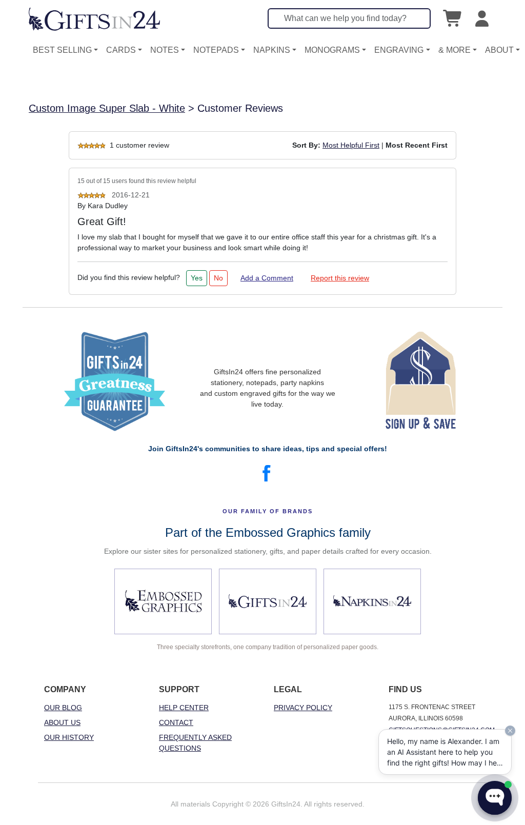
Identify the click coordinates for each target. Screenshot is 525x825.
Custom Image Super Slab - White (107, 108)
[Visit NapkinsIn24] (372, 601)
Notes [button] (164, 50)
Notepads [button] (216, 50)
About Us (62, 722)
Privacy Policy (303, 707)
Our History (69, 737)
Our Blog (63, 707)
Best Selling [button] (62, 50)
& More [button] (454, 50)
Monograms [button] (332, 50)
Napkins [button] (271, 50)
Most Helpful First (350, 145)
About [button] (499, 50)
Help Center (184, 707)
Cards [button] (121, 50)
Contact (176, 722)
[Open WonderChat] (495, 798)
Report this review (340, 278)
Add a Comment (266, 278)
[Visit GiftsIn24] (267, 601)
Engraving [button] (398, 50)
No (218, 278)
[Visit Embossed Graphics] (163, 601)
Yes (197, 278)
